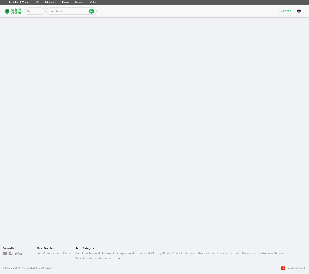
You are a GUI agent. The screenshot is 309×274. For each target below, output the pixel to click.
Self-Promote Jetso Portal (53, 253)
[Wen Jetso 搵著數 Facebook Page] (11, 253)
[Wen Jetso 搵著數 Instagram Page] (5, 253)
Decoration (249, 253)
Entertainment (91, 253)
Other (211, 253)
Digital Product (172, 253)
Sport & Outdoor (85, 258)
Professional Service (271, 253)
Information (104, 258)
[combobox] (35, 11)
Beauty (202, 253)
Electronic (190, 253)
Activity (236, 253)
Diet (78, 253)
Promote (285, 11)
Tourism (107, 253)
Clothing (156, 253)
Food (146, 253)
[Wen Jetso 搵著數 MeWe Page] (19, 253)
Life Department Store (127, 253)
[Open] (41, 11)
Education (223, 253)
